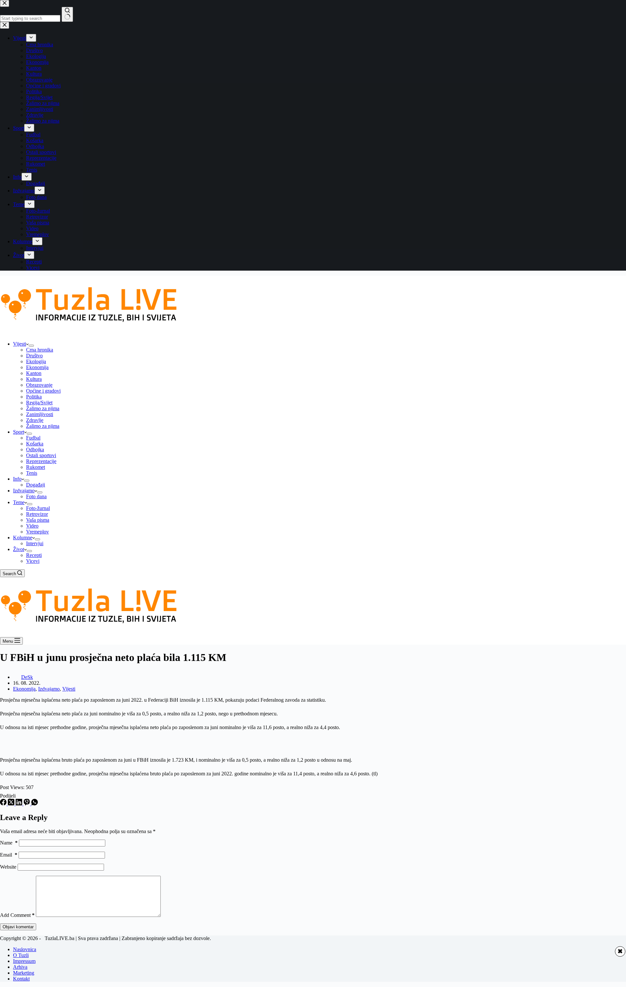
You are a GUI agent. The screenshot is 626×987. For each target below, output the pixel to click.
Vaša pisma (37, 520)
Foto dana (36, 496)
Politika (34, 396)
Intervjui (34, 543)
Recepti (34, 555)
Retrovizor (37, 514)
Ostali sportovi (41, 455)
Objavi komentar (18, 926)
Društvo (34, 355)
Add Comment (17, 915)
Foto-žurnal (38, 508)
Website (8, 867)
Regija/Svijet (39, 402)
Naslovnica (24, 949)
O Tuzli (21, 955)
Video (32, 526)
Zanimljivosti (39, 414)
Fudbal (33, 438)
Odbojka (35, 449)
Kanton (33, 373)
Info (17, 479)
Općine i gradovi (43, 391)
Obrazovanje (39, 385)
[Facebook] (4, 803)
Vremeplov (37, 531)
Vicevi (32, 561)
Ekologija (36, 361)
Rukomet (35, 467)
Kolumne (22, 537)
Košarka (34, 443)
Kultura (34, 379)
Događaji (35, 484)
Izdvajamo (24, 490)
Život (18, 549)
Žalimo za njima (42, 408)
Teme (18, 502)
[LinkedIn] (19, 803)
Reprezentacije (41, 461)
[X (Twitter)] (12, 803)
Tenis (31, 473)
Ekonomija (37, 367)
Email (8, 855)
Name (9, 842)
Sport (18, 432)
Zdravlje (34, 420)
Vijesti (19, 344)
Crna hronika (39, 349)
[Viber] (27, 803)
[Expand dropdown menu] (31, 346)
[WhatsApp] (34, 803)
